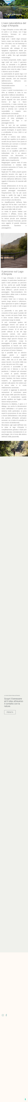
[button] (4, 3)
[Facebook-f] (6, 1015)
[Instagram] (3, 1015)
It (21, 3)
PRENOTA (10, 712)
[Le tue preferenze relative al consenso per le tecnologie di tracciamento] (25, 1099)
